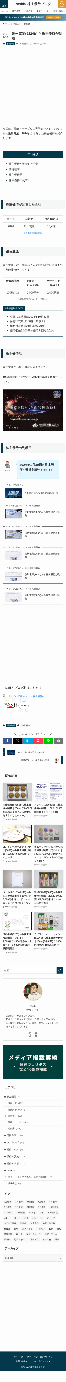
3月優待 (30, 1202)
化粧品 (7, 1229)
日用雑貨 (41, 1229)
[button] (7, 741)
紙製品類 (8, 1234)
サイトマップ (44, 1361)
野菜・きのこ (20, 1239)
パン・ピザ (37, 1218)
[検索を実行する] (60, 970)
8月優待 (30, 1207)
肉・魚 (19, 1234)
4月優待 (41, 1202)
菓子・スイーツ (33, 1234)
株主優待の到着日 (19, 180)
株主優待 (15, 1096)
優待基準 (14, 169)
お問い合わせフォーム (26, 1361)
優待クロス (15, 1149)
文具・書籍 (27, 1229)
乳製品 (23, 1223)
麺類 (57, 1239)
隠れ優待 (15, 1116)
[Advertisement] (33, 83)
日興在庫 (15, 1135)
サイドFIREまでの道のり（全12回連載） (30, 1177)
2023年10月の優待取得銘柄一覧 (42, 493)
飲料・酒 (47, 1239)
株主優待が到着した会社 (24, 163)
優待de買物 (16, 1156)
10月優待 (24, 44)
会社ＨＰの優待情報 (33, 233)
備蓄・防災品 (49, 1223)
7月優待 (19, 1207)
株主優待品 (15, 174)
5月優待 (53, 1202)
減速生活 (14, 1183)
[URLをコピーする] (58, 741)
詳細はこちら (53, 17)
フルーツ (51, 1218)
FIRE (11, 1170)
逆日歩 (14, 1128)
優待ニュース (18, 1122)
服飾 (51, 1229)
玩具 (59, 1229)
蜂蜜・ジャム (51, 1234)
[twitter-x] (30, 1034)
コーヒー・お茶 (21, 1218)
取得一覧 (15, 1103)
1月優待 (7, 1202)
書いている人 (46, 1357)
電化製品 (34, 1239)
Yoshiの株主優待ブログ (33, 4)
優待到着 (10, 44)
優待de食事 (16, 1163)
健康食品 (34, 1223)
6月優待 (7, 1207)
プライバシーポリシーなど (26, 1357)
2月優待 (19, 1202)
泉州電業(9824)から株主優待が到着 (42, 514)
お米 (41, 1212)
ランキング (15, 1142)
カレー (7, 1218)
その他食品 (53, 1212)
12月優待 (21, 1212)
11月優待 (8, 1212)
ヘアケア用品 (10, 1223)
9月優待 (41, 1207)
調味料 (7, 1239)
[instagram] (36, 1034)
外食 (16, 1229)
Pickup (32, 1212)
